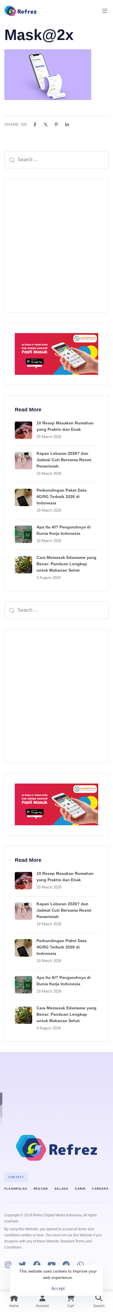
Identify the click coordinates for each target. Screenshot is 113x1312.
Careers (100, 1188)
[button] (107, 11)
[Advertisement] (56, 245)
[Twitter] (22, 1264)
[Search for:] (56, 159)
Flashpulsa (15, 1188)
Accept (58, 1288)
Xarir (80, 1188)
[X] (45, 124)
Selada (61, 1188)
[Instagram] (8, 1264)
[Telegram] (66, 1264)
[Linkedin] (67, 124)
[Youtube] (51, 1264)
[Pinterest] (56, 124)
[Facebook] (35, 124)
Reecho (41, 1188)
